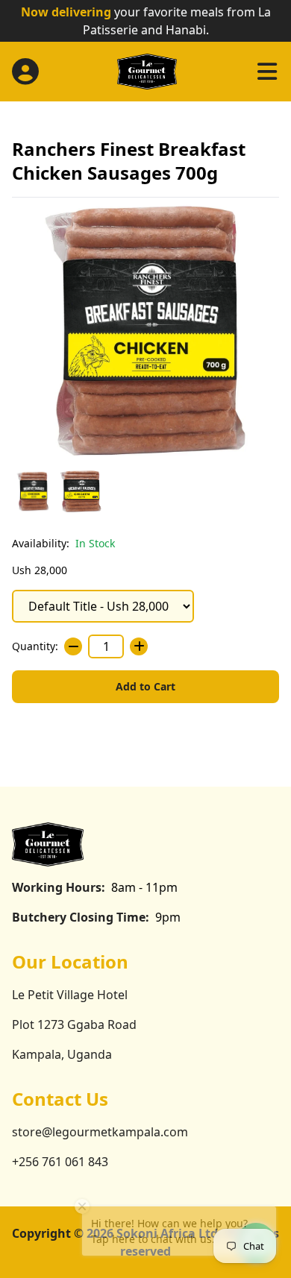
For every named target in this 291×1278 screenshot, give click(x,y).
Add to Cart (145, 686)
